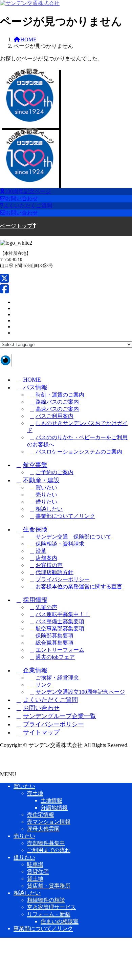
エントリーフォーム (60, 650)
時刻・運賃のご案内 (60, 395)
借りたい (46, 502)
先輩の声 (46, 607)
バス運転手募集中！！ (63, 614)
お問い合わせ (41, 708)
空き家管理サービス (51, 907)
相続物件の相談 (46, 900)
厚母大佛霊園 (43, 829)
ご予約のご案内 (54, 472)
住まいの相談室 (60, 921)
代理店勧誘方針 (54, 572)
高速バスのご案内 (57, 409)
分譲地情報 (54, 807)
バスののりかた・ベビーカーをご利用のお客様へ (77, 440)
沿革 (41, 551)
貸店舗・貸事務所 (48, 886)
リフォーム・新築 (48, 914)
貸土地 (35, 879)
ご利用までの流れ (48, 850)
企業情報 (35, 670)
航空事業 (35, 465)
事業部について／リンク (65, 516)
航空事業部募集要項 (60, 628)
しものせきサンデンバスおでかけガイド (77, 426)
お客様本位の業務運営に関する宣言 (79, 586)
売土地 (35, 793)
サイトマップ (41, 732)
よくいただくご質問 (50, 699)
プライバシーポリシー (63, 579)
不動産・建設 (41, 480)
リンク (44, 685)
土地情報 (51, 800)
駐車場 (35, 864)
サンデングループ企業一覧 (59, 716)
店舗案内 (46, 558)
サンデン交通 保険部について (73, 537)
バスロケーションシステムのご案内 (79, 451)
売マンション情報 (48, 822)
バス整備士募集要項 (60, 621)
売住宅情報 (40, 814)
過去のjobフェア (55, 657)
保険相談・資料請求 (60, 544)
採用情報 (35, 599)
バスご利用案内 (54, 416)
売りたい (46, 495)
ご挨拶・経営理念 (57, 678)
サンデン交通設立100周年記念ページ (80, 692)
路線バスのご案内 (57, 402)
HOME (32, 379)
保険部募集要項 (54, 636)
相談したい (49, 509)
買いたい (46, 487)
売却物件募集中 (46, 843)
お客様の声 (49, 565)
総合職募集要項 (54, 643)
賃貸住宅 (38, 871)
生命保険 (35, 529)
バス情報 (35, 387)
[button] (66, 191)
